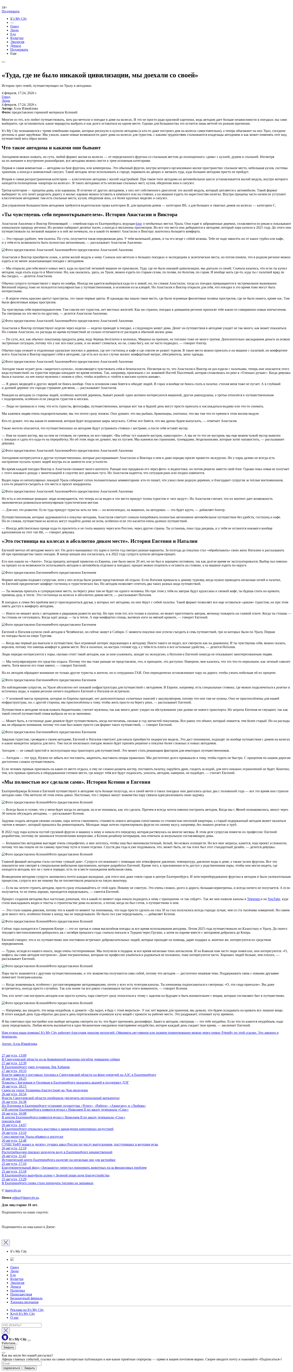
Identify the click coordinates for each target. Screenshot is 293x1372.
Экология (17, 42)
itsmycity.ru (13, 1190)
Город (14, 26)
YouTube (274, 899)
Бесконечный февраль (26, 1298)
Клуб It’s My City (22, 1313)
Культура (16, 38)
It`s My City (18, 18)
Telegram (254, 899)
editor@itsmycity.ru (25, 1197)
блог (139, 223)
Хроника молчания (24, 1302)
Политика (17, 1290)
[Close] (6, 1243)
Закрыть (8, 1347)
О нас (14, 1317)
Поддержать (11, 11)
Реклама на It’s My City (27, 1310)
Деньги (15, 45)
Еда (13, 34)
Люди (14, 30)
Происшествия (21, 1294)
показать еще (11, 1121)
